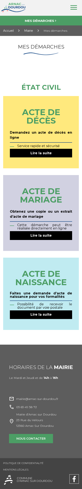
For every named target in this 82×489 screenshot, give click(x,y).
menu (73, 7)
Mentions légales (15, 469)
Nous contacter (31, 438)
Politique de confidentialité (23, 463)
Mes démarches (39, 21)
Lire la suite (41, 153)
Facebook (74, 476)
